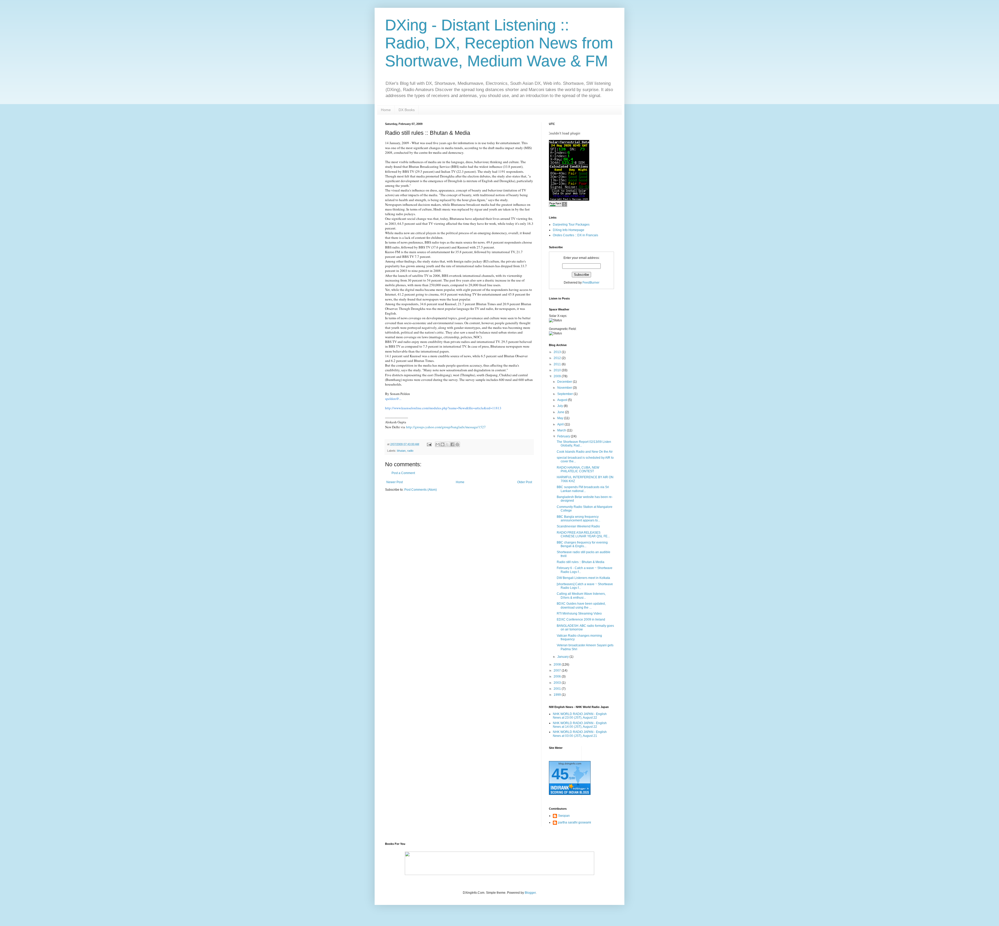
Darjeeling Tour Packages (571, 224)
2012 (558, 358)
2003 (558, 683)
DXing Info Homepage (568, 230)
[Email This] (437, 444)
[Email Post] (429, 444)
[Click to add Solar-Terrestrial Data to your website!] (569, 199)
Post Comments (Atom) (420, 489)
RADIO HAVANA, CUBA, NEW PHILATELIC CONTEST (578, 469)
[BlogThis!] (442, 444)
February (564, 436)
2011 (558, 364)
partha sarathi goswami (574, 822)
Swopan (564, 816)
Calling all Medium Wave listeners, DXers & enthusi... (581, 595)
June (561, 412)
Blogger (530, 893)
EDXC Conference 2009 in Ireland (581, 619)
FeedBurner (590, 282)
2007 (558, 670)
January (563, 657)
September (565, 394)
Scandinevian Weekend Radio (578, 526)
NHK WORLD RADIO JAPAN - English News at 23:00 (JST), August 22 (580, 715)
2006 (558, 676)
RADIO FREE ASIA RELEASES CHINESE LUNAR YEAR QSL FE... (583, 534)
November (565, 387)
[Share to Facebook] (452, 444)
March (562, 430)
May (560, 418)
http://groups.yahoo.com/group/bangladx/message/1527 (446, 427)
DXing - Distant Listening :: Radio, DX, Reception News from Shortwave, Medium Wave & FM (499, 43)
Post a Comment (403, 473)
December (565, 382)
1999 (558, 695)
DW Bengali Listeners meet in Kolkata (583, 578)
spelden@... (393, 398)
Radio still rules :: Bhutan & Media (580, 562)
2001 (558, 689)
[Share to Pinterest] (457, 444)
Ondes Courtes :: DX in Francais (575, 235)
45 (560, 774)
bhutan (401, 450)
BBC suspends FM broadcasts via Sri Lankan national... (583, 489)
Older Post (524, 482)
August (562, 400)
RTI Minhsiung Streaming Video (579, 613)
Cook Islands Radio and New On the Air (585, 452)
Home (386, 110)
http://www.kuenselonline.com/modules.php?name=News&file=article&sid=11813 (443, 408)
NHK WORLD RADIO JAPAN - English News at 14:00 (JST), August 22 (580, 725)
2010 (558, 370)
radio (410, 450)
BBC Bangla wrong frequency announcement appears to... (578, 518)
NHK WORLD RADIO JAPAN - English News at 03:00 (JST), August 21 (580, 733)
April (561, 424)
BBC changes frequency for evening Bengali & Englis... (582, 544)
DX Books (407, 110)
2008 (558, 664)
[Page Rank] (558, 206)
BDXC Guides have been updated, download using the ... (581, 605)
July (560, 406)
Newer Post (394, 482)
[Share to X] (447, 444)
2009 (558, 376)
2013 (558, 352)
